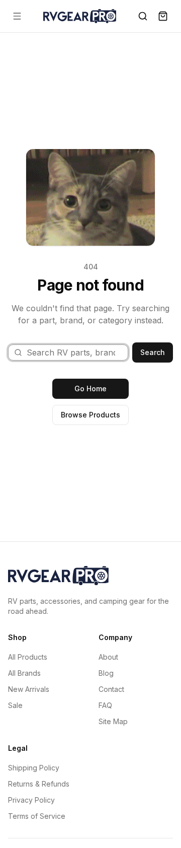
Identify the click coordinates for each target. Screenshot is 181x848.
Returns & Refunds (38, 784)
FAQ (105, 705)
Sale (15, 705)
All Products (27, 657)
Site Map (113, 721)
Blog (106, 673)
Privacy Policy (31, 800)
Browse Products (90, 414)
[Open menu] (17, 16)
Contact (111, 689)
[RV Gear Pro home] (79, 16)
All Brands (24, 673)
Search (152, 352)
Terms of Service (36, 816)
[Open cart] (163, 16)
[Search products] (143, 16)
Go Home (90, 388)
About (108, 657)
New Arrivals (28, 689)
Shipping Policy (33, 767)
